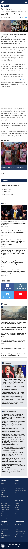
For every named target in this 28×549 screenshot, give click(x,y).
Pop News (19, 500)
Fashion (17, 507)
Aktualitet (3, 488)
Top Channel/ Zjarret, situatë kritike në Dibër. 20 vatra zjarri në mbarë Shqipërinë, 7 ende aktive (14, 348)
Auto (16, 492)
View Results (10, 194)
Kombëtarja (4, 503)
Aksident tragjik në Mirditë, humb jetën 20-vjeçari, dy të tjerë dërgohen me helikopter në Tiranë (13, 454)
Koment (17, 486)
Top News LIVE (4, 496)
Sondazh (5, 181)
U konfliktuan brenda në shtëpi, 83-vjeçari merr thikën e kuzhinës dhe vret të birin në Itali (13, 465)
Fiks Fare (3, 531)
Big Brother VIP (4, 525)
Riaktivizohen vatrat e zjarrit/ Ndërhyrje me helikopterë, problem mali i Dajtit (13, 323)
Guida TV (3, 537)
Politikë (3, 484)
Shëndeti (17, 509)
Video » (5, 304)
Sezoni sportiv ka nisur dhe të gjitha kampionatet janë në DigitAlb (12, 402)
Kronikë (3, 486)
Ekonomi (3, 490)
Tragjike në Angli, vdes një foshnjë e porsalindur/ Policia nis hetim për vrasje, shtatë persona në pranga (12, 233)
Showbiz (17, 503)
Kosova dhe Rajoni (19, 488)
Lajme (3, 481)
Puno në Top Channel (20, 531)
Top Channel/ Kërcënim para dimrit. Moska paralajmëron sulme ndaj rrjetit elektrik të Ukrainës (13, 341)
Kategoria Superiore (6, 505)
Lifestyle (17, 505)
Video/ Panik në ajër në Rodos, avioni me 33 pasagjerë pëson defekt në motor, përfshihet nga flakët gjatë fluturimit (13, 460)
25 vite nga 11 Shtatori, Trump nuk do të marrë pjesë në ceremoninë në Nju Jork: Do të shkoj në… (13, 224)
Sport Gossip (4, 518)
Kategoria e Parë (5, 507)
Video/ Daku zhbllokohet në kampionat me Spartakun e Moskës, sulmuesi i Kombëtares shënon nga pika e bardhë (13, 398)
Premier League (5, 509)
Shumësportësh (5, 516)
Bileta (16, 527)
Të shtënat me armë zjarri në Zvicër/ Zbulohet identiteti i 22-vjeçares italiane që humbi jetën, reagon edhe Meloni (13, 272)
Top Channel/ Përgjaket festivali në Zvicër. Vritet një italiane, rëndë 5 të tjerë (13, 354)
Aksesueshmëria (19, 536)
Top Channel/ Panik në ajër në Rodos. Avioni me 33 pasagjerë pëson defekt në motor (13, 328)
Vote (5, 194)
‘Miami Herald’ (20, 80)
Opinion (17, 484)
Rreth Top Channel (19, 525)
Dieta (16, 511)
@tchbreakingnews (8, 297)
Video (2, 494)
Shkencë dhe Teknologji (20, 490)
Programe (4, 522)
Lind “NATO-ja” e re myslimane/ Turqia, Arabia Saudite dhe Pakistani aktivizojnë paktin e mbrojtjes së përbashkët (13, 436)
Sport (3, 500)
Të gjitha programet (5, 535)
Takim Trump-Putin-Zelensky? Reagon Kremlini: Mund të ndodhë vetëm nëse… (13, 393)
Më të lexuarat (9, 411)
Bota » (5, 203)
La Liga (2, 511)
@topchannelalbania (21, 289)
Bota (2, 5)
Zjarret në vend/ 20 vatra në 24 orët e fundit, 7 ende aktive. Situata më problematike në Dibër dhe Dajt (13, 388)
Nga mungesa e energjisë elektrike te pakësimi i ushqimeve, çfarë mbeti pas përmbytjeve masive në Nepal (12, 263)
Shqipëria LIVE (4, 529)
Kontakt (17, 529)
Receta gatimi (18, 513)
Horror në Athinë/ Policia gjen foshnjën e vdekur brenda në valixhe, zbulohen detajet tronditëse (14, 471)
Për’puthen (3, 527)
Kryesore (7, 363)
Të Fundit (6, 5)
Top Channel (7, 289)
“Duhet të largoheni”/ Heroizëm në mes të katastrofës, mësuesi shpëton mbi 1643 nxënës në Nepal (13, 448)
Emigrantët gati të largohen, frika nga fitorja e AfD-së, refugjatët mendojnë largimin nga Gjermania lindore (13, 430)
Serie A (3, 513)
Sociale (3, 492)
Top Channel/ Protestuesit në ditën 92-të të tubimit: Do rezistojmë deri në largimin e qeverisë (13, 334)
